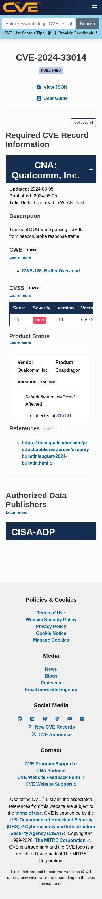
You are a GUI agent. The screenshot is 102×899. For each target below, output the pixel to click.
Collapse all (83, 123)
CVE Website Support (49, 784)
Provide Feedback (76, 33)
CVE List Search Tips (24, 33)
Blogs (51, 676)
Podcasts (51, 682)
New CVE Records (54, 727)
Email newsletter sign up (51, 689)
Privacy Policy (51, 626)
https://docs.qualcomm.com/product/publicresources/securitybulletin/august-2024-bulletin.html (55, 452)
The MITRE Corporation (61, 840)
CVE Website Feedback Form (49, 777)
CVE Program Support (49, 763)
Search (87, 23)
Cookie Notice (51, 633)
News (51, 669)
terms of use (28, 813)
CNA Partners (51, 770)
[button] (94, 7)
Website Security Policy (51, 619)
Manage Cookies (51, 640)
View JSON (54, 87)
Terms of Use (51, 612)
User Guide (55, 98)
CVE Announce (54, 734)
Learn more (20, 257)
